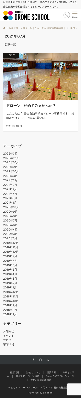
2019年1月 (10, 287)
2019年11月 (10, 247)
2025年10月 (11, 162)
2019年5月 (10, 269)
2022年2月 (10, 180)
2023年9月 (10, 166)
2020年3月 (10, 233)
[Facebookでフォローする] (33, 360)
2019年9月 (10, 256)
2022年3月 (10, 175)
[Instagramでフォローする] (40, 360)
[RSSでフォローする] (47, 360)
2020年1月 (10, 238)
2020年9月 (10, 211)
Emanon (48, 392)
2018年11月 (10, 296)
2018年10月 (10, 301)
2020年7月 (10, 220)
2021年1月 (10, 202)
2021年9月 (10, 184)
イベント (8, 335)
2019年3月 (10, 278)
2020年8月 (10, 216)
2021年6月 (10, 193)
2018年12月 (10, 292)
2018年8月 (10, 309)
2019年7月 (10, 260)
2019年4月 (10, 274)
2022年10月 (11, 171)
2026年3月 (10, 153)
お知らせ (8, 331)
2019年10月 (10, 251)
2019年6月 (10, 265)
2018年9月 (10, 305)
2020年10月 (11, 207)
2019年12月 (10, 242)
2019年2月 (10, 283)
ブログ (7, 340)
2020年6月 (10, 225)
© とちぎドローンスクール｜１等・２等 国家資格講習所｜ (41, 387)
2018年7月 (10, 314)
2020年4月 (10, 229)
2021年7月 (10, 189)
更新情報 (8, 344)
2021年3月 (10, 198)
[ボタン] (67, 15)
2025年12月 (11, 158)
